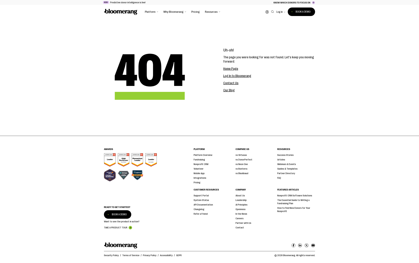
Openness (241, 209)
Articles (281, 159)
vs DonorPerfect (244, 159)
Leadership (241, 200)
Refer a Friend (201, 214)
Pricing (195, 11)
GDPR (179, 255)
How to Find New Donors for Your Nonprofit (293, 210)
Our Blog (229, 90)
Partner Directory (286, 173)
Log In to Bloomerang (237, 76)
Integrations (200, 178)
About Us (240, 195)
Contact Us (230, 83)
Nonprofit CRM (201, 164)
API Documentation (203, 204)
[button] (151, 12)
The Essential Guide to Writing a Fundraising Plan (293, 202)
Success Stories (285, 155)
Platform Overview (203, 155)
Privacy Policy (149, 255)
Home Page (230, 69)
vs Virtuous (241, 155)
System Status (201, 200)
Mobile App (199, 173)
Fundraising (199, 159)
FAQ (279, 178)
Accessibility (166, 255)
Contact (240, 227)
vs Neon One (242, 164)
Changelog (199, 209)
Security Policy (111, 255)
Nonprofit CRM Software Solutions (294, 195)
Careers (240, 218)
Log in (279, 11)
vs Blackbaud (242, 173)
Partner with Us (243, 223)
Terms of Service (130, 255)
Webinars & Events (286, 164)
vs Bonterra (241, 168)
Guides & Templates (287, 168)
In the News (241, 214)
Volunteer (198, 168)
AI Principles (241, 204)
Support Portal (201, 195)
